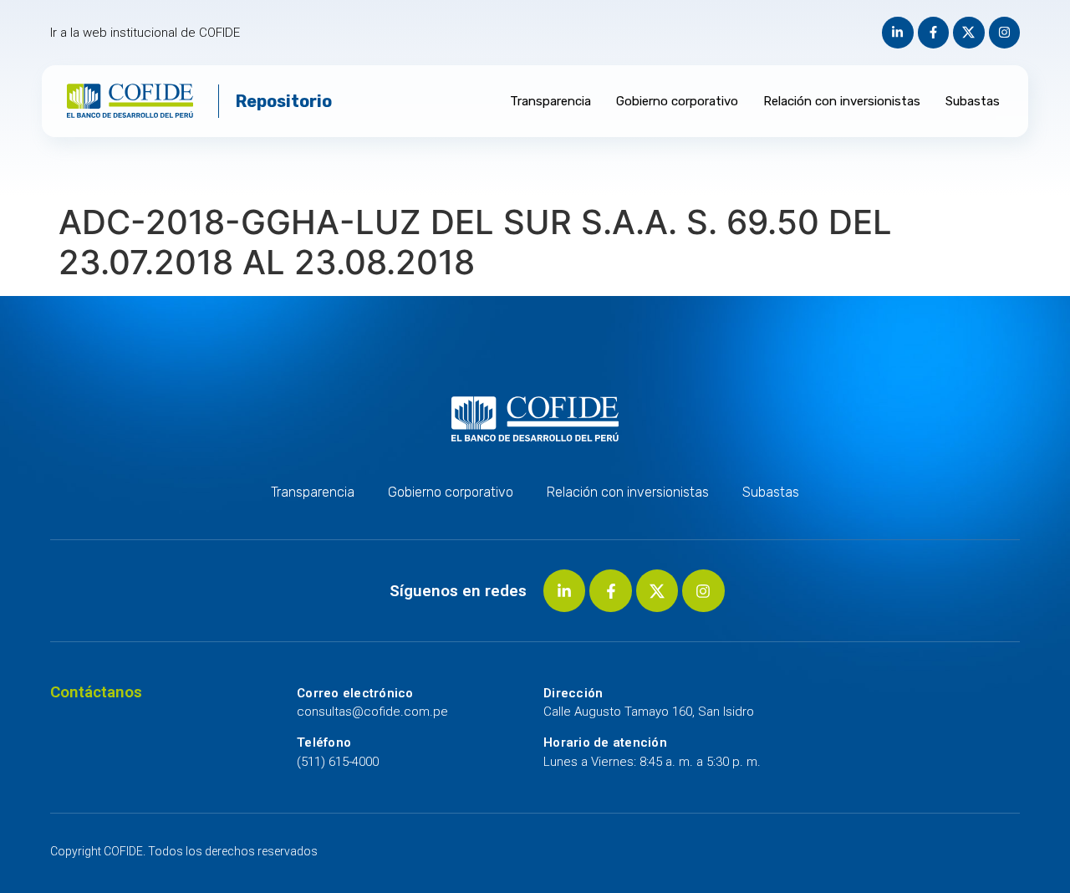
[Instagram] (1005, 32)
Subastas (972, 101)
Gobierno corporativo (677, 101)
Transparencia (550, 101)
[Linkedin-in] (898, 32)
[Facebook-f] (934, 32)
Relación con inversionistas (841, 101)
